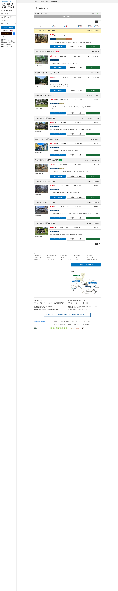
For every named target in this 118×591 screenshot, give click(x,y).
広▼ (67, 26)
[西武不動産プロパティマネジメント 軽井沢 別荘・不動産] (8, 4)
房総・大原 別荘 (86, 324)
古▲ (95, 26)
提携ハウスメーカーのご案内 (66, 259)
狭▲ (65, 26)
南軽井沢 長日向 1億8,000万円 (45, 51)
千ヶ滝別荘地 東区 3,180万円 (45, 202)
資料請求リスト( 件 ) (8, 30)
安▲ (53, 26)
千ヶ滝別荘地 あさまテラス (44, 95)
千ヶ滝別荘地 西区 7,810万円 (45, 118)
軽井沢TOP (36, 1)
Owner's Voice (76, 259)
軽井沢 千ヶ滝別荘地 (6, 17)
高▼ (55, 26)
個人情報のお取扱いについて (76, 321)
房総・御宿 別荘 (77, 324)
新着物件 (48, 257)
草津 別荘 (69, 324)
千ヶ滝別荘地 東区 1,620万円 (45, 223)
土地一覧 (75, 257)
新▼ (98, 26)
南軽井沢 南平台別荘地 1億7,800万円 (47, 139)
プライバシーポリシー (64, 321)
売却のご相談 (4, 14)
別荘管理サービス (37, 259)
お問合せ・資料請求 (8, 27)
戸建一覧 (62, 257)
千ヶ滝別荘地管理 (64, 255)
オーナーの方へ (36, 263)
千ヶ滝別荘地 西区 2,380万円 (45, 181)
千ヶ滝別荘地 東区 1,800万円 (45, 31)
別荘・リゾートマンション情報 (59, 324)
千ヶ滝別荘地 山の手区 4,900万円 (46, 160)
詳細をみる (93, 46)
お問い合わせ (86, 321)
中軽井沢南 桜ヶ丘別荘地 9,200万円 (47, 73)
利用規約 (55, 321)
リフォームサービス (50, 259)
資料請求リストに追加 (76, 46)
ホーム (35, 253)
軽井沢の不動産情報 (6, 10)
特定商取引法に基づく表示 (92, 259)
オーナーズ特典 (77, 255)
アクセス (4, 36)
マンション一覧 (90, 257)
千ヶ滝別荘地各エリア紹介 (52, 255)
